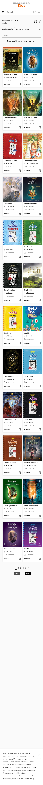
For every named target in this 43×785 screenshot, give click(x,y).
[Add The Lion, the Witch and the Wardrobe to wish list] (39, 84)
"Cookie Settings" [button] (28, 770)
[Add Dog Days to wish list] (19, 343)
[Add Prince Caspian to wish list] (19, 559)
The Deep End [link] (9, 247)
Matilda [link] (27, 333)
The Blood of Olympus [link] (11, 420)
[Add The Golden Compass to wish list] (19, 386)
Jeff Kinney (9, 163)
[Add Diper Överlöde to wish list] (19, 300)
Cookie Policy (29, 779)
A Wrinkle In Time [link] (10, 75)
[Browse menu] (39, 12)
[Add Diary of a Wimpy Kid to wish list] (19, 170)
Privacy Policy (28, 756)
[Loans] (35, 12)
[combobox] (17, 12)
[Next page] (28, 568)
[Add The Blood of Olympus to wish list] (19, 429)
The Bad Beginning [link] (31, 463)
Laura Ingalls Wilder (32, 163)
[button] (35, 22)
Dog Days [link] (7, 333)
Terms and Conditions (11, 756)
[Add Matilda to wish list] (39, 343)
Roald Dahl (29, 336)
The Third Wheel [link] (10, 463)
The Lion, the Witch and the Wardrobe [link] (31, 75)
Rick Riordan (9, 120)
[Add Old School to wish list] (39, 429)
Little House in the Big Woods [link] (31, 161)
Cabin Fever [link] (28, 376)
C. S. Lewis (29, 77)
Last (27, 573)
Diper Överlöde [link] (9, 290)
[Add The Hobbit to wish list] (19, 214)
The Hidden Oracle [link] (31, 506)
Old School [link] (28, 420)
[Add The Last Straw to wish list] (39, 257)
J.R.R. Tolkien (10, 206)
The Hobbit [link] (8, 204)
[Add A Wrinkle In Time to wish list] (19, 84)
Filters (6, 36)
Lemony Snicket (31, 465)
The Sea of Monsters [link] (11, 118)
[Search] (3, 12)
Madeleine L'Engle (11, 77)
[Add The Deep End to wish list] (19, 257)
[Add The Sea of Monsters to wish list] (19, 127)
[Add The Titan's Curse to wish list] (39, 127)
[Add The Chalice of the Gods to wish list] (39, 214)
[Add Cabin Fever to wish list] (39, 386)
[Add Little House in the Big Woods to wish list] (39, 170)
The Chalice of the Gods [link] (31, 204)
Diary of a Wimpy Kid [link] (11, 161)
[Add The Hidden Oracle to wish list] (39, 516)
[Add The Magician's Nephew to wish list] (19, 516)
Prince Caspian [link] (9, 549)
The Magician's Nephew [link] (11, 506)
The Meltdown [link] (29, 549)
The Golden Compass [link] (11, 376)
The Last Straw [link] (29, 247)
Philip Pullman (10, 379)
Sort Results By (7, 29)
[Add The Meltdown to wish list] (39, 559)
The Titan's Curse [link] (30, 118)
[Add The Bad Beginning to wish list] (39, 472)
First (16, 573)
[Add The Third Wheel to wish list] (19, 472)
